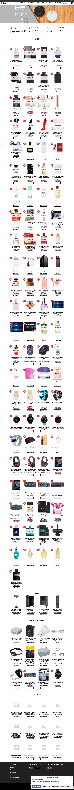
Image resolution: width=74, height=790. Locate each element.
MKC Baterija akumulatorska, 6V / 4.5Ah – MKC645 (30, 646)
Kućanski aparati (30, 2)
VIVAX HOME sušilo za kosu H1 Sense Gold (58, 762)
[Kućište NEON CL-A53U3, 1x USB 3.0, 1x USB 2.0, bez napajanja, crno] (44, 268)
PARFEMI (21, 4)
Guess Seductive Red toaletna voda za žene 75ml (16, 230)
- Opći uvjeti (12, 774)
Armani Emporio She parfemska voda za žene (58, 116)
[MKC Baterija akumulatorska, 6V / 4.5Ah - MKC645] (30, 637)
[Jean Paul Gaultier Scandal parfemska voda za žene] (16, 245)
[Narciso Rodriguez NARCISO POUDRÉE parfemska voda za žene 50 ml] (16, 401)
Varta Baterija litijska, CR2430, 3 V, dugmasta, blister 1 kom (44, 689)
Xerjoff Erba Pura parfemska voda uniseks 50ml (16, 568)
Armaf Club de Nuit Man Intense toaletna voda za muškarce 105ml (57, 92)
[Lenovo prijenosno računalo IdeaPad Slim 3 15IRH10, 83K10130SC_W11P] (16, 711)
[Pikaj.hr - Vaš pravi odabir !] (9, 3)
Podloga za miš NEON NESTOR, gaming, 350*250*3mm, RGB (30, 455)
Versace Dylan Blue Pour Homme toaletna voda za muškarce (16, 545)
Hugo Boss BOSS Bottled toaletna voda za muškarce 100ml (30, 230)
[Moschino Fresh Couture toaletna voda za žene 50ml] (57, 356)
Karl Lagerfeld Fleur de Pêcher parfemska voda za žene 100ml (58, 253)
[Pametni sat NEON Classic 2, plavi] (44, 426)
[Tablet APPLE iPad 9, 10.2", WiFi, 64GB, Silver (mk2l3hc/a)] (57, 468)
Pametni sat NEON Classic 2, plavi (44, 433)
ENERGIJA (50, 2)
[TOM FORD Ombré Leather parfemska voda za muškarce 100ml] (44, 513)
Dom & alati (44, 2)
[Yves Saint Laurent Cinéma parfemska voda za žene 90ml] (57, 559)
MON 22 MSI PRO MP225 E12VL (16, 761)
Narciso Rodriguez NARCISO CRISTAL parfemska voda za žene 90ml (58, 388)
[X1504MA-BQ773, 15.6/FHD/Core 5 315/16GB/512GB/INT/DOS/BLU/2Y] (44, 732)
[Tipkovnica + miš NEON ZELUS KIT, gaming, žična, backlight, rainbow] (30, 491)
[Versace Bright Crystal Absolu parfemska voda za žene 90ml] (57, 513)
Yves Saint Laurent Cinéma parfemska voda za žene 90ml (58, 568)
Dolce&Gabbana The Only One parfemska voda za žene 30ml (16, 184)
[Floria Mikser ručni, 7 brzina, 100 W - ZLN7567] (16, 681)
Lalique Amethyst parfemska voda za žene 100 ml (58, 276)
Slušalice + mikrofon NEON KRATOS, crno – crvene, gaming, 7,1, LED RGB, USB (44, 477)
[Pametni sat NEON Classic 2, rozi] (57, 426)
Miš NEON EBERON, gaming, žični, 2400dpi (44, 365)
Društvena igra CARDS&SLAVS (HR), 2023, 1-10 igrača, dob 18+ (30, 184)
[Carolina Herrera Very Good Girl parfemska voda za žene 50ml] (44, 131)
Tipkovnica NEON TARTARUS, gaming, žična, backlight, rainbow (16, 522)
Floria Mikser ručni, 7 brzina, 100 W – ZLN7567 (16, 689)
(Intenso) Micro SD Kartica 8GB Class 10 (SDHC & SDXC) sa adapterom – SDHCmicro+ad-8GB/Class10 (30, 668)
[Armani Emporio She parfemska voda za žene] (57, 107)
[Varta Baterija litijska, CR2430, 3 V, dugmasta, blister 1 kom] (44, 681)
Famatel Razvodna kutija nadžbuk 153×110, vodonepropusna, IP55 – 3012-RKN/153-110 (44, 667)
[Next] (71, 17)
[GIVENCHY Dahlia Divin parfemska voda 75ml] (57, 199)
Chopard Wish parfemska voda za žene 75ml (16, 160)
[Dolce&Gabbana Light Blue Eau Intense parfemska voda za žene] (44, 154)
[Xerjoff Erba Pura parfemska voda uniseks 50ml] (16, 559)
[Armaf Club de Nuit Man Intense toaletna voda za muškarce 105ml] (57, 83)
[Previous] (3, 17)
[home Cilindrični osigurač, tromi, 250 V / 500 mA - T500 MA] (57, 637)
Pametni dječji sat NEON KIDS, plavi (44, 409)
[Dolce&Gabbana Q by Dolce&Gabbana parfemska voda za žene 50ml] (57, 154)
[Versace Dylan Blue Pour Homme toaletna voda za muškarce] (16, 537)
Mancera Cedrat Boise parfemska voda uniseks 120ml (57, 342)
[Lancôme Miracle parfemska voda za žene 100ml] (16, 311)
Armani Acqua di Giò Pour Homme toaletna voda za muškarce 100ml (43, 116)
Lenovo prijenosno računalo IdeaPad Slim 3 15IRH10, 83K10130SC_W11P (16, 720)
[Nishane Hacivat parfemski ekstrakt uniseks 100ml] (30, 401)
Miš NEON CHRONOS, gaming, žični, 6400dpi (30, 365)
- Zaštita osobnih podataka (14, 784)
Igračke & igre (58, 2)
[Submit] (72, 3)
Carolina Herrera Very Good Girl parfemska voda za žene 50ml (44, 139)
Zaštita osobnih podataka (55, 781)
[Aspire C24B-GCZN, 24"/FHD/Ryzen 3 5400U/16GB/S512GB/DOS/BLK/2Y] (30, 711)
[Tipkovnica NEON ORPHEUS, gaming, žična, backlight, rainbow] (57, 491)
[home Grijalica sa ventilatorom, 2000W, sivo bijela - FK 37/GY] (23, 608)
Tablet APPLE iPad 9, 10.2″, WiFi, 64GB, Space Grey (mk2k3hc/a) (16, 499)
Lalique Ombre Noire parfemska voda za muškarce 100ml (30, 298)
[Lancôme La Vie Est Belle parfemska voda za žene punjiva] (57, 289)
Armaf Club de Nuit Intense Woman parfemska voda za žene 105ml (16, 92)
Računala (38, 2)
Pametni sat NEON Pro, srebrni (16, 454)
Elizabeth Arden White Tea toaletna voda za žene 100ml (43, 207)
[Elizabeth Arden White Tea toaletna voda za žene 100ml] (44, 199)
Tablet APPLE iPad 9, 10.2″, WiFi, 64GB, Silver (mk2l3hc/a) (58, 477)
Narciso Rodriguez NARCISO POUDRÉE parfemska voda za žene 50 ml (16, 410)
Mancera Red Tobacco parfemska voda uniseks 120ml (16, 365)
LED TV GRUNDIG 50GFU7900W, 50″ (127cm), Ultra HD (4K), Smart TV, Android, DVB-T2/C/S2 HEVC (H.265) (30, 342)
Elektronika (22, 2)
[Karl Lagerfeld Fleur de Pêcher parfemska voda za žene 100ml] (57, 245)
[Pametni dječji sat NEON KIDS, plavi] (44, 401)
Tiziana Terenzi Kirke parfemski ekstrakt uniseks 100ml (30, 522)
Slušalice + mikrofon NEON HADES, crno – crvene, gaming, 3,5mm (16, 477)
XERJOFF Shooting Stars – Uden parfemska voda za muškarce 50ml (30, 568)
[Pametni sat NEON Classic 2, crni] (30, 426)
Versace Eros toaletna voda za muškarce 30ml (30, 545)
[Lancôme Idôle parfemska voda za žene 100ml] (44, 289)
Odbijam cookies (46, 786)
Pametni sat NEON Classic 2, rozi (58, 433)
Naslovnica (54, 0)
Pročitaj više (16, 74)
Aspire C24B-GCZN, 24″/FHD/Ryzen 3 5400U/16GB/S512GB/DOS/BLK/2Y (30, 720)
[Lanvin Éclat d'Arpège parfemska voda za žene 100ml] (44, 311)
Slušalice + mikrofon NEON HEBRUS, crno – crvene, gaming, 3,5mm (30, 477)
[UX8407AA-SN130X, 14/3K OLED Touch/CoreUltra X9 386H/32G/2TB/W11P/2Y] (16, 732)
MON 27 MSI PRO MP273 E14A (57, 719)
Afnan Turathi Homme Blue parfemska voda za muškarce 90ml (57, 67)
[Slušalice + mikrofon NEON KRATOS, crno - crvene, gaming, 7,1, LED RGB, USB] (44, 468)
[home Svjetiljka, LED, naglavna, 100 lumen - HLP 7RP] (16, 658)
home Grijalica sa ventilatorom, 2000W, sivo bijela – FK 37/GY (23, 616)
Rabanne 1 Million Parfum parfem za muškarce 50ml (44, 455)
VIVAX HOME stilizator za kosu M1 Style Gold (44, 762)
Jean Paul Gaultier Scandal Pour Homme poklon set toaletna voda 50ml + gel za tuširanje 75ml (30, 253)
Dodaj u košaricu (44, 144)
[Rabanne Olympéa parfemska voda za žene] (57, 446)
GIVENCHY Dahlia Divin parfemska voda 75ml (57, 207)
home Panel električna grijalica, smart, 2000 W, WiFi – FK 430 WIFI (51, 616)
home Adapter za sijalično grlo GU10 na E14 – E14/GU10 (44, 646)
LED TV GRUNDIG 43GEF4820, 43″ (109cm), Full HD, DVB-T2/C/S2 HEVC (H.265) (16, 342)
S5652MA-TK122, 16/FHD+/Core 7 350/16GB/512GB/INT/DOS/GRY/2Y (57, 740)
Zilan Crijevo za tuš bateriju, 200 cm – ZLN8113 (58, 667)
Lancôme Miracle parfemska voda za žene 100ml (16, 319)
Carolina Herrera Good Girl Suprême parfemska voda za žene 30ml (30, 139)
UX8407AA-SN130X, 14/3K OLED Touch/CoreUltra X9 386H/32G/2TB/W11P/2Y (16, 740)
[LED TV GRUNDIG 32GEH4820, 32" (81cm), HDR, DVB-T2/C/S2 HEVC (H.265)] (57, 311)
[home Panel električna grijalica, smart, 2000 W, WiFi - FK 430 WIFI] (51, 608)
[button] (71, 777)
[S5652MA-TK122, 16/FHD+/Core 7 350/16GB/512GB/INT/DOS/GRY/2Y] (57, 732)
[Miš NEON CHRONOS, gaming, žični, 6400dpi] (30, 356)
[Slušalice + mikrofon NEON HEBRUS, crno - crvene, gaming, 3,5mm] (30, 468)
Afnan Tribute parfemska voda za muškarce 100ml (44, 67)
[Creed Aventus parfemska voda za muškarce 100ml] (30, 154)
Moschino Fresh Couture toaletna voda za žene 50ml (57, 365)
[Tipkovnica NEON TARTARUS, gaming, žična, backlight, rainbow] (16, 513)
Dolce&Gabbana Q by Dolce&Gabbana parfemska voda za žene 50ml (58, 162)
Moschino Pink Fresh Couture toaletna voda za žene (16, 388)
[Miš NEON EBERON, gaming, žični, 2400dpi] (44, 356)
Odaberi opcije (16, 121)
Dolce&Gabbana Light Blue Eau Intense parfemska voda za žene (44, 162)
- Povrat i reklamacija (13, 781)
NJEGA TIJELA (28, 4)
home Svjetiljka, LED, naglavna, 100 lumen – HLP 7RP (16, 667)
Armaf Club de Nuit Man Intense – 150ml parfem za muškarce (30, 92)
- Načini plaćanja (13, 779)
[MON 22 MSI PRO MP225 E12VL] (16, 754)
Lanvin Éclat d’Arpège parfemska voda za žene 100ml (44, 319)
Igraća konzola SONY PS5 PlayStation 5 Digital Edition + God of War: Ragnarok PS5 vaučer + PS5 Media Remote (57, 231)
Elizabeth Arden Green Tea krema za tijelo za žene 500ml (58, 184)
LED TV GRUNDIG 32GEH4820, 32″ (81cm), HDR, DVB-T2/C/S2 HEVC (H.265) (58, 319)
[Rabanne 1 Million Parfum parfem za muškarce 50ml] (44, 446)
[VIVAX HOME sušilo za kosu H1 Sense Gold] (57, 754)
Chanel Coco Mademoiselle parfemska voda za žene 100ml (58, 139)
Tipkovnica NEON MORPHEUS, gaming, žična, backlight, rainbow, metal (44, 499)
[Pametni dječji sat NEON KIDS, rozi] (57, 401)
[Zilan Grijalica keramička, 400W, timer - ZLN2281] (37, 608)
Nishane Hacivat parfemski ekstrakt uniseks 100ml (30, 410)
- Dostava (11, 776)
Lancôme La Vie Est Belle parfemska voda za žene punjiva (58, 298)
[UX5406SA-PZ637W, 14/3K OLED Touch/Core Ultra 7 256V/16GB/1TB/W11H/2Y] (30, 732)
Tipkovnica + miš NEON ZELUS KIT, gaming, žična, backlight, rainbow (30, 499)
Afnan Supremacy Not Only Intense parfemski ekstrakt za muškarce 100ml (30, 67)
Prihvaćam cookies (37, 786)
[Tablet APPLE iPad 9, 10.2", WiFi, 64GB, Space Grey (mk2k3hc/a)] (16, 491)
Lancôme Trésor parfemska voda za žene (30, 319)
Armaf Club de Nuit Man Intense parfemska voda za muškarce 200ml (44, 92)
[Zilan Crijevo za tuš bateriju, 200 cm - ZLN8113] (57, 658)
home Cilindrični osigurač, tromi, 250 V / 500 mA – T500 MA (57, 646)
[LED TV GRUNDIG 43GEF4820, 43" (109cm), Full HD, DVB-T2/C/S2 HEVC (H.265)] (16, 333)
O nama (58, 0)
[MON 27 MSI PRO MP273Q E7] (44, 711)
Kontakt (61, 0)
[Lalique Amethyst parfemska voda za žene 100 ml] (57, 268)
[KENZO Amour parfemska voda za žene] (30, 268)
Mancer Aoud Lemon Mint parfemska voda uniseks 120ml (44, 342)
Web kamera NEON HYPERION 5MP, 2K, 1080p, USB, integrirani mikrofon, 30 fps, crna (57, 545)
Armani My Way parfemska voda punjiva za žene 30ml (16, 139)
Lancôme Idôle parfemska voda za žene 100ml (44, 298)
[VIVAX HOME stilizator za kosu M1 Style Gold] (44, 754)
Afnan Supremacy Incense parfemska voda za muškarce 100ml (16, 67)
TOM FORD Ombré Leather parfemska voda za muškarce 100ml (44, 522)
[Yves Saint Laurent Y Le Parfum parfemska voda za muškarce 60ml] (16, 581)
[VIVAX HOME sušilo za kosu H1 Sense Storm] (30, 754)
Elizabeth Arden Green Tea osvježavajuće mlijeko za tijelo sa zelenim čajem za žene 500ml (16, 207)
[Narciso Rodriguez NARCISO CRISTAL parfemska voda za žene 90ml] (57, 380)
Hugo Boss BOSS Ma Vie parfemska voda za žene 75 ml (44, 230)
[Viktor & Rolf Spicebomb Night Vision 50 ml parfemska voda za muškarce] (44, 537)
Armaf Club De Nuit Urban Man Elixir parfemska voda (16, 116)
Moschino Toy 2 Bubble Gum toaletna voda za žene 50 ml (30, 388)
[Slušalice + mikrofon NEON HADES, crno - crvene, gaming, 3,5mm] (16, 468)
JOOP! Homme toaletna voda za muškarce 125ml (44, 253)
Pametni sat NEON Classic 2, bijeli (16, 433)
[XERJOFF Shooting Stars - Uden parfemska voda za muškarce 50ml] (30, 559)
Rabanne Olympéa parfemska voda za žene (57, 455)
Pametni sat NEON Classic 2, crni (30, 433)
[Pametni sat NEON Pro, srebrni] (16, 446)
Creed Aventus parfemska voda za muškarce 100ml (30, 162)
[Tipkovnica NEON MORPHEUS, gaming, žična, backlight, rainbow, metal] (44, 491)
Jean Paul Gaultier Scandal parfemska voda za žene (16, 253)
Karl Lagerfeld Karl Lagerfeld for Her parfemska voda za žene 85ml (16, 276)
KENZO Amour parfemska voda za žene (30, 276)
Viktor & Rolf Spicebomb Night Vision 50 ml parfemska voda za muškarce (44, 545)
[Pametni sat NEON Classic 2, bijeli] (16, 426)
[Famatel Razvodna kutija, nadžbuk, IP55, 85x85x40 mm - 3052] (16, 637)
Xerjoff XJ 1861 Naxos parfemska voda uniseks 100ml (44, 568)
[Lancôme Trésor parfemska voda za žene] (30, 311)
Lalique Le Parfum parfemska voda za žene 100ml (16, 298)
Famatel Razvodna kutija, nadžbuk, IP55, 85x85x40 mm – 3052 (16, 646)
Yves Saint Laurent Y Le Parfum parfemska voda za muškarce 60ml (16, 590)
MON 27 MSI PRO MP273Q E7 (43, 719)
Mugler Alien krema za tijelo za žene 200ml (44, 388)
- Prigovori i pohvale (13, 786)
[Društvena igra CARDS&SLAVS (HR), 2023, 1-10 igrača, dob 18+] (30, 175)
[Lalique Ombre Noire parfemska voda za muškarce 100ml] (30, 289)
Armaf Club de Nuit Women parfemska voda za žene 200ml (30, 116)
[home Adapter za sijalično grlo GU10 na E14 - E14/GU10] (44, 637)
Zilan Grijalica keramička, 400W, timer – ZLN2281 (37, 616)
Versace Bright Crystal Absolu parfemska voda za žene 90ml (58, 522)
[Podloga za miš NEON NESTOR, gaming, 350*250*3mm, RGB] (30, 446)
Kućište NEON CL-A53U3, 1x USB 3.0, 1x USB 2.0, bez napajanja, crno (44, 276)
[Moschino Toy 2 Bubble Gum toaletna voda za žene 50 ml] (30, 380)
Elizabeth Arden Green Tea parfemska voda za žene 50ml (30, 207)
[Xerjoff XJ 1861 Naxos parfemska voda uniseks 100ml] (44, 559)
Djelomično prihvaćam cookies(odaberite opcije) (62, 786)
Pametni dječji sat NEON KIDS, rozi (57, 409)
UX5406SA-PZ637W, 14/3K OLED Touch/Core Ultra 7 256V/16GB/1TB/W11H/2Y (30, 740)
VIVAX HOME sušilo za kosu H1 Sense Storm (30, 762)
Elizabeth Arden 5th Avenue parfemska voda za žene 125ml (44, 184)
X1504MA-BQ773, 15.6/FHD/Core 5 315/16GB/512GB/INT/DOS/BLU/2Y (44, 740)
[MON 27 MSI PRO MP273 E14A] (57, 711)
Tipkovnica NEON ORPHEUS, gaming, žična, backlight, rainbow (57, 499)
